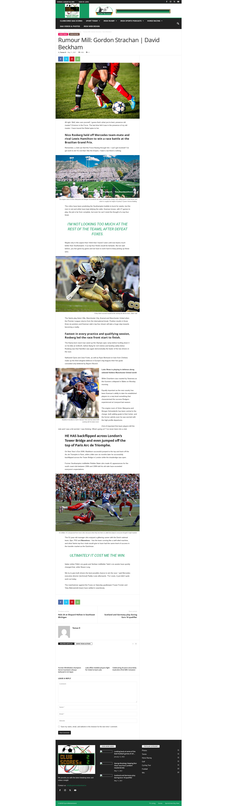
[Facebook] (166, 2)
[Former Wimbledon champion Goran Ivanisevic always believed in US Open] (70, 656)
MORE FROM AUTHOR (83, 644)
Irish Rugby (109, 21)
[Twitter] (174, 2)
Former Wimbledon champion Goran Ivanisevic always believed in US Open (69, 670)
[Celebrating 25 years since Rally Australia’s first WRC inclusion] (124, 656)
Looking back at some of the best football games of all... (124, 752)
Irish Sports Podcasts (131, 21)
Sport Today (92, 21)
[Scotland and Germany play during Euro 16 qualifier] (106, 779)
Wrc (143, 773)
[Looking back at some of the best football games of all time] (106, 755)
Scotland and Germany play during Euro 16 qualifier (120, 615)
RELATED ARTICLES (66, 644)
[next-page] (136, 644)
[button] (178, 23)
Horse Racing (77, 32)
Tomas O (63, 52)
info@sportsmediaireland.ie (76, 785)
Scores (160, 803)
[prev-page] (133, 644)
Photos (144, 750)
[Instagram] (170, 2)
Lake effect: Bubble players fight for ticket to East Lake (97, 669)
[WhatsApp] (77, 59)
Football (145, 769)
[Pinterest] (71, 59)
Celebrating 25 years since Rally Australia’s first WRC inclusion (124, 669)
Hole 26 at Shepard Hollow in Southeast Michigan (76, 615)
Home (60, 32)
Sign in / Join (84, 2)
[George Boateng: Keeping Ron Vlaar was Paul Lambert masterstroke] (106, 766)
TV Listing (152, 803)
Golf (143, 762)
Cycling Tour (146, 765)
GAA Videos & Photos (70, 26)
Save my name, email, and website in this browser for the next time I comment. (89, 727)
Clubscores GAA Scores (71, 21)
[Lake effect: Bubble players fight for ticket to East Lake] (97, 656)
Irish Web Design (92, 26)
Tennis (144, 754)
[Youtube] (178, 2)
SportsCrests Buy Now (172, 803)
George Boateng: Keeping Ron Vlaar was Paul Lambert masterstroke (125, 765)
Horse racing (153, 21)
